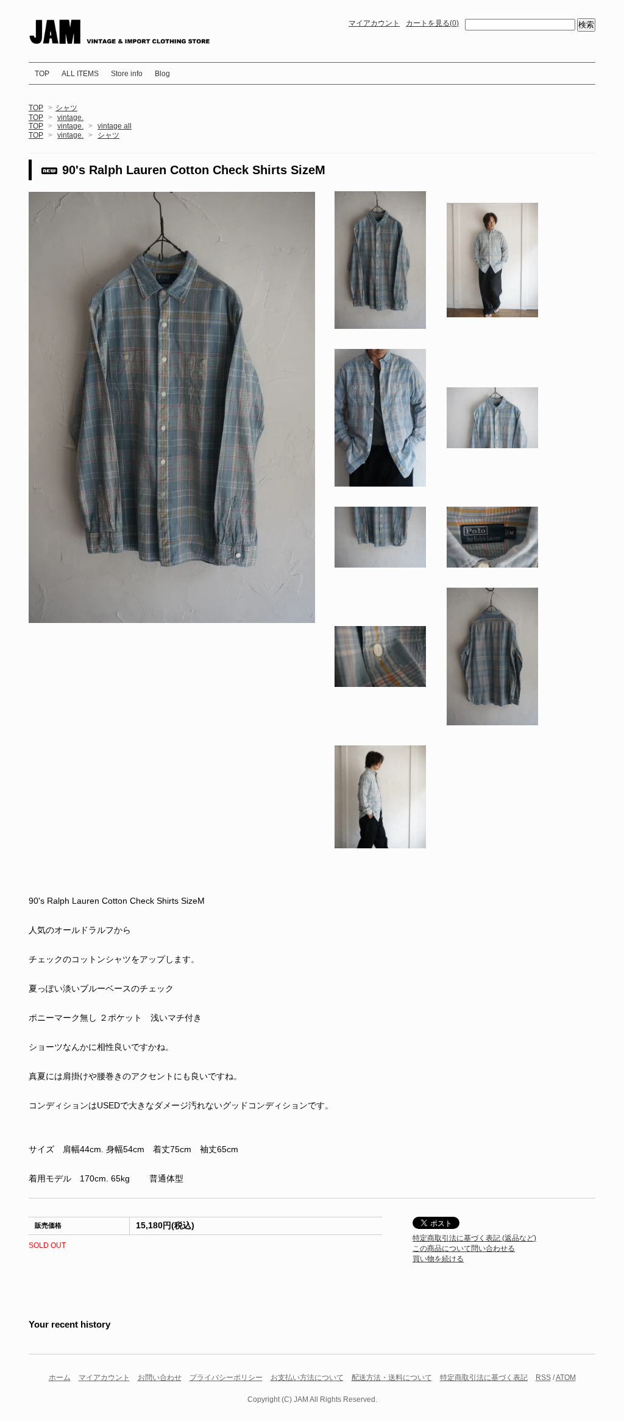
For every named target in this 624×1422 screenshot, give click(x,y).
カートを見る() (432, 23)
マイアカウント (374, 23)
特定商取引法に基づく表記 (484, 1377)
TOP (42, 73)
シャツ (66, 108)
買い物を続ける (438, 1259)
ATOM (566, 1377)
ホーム (60, 1377)
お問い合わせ (160, 1377)
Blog (162, 73)
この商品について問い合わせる (464, 1248)
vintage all (115, 126)
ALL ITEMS (80, 73)
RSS (543, 1377)
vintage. (70, 117)
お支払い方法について (307, 1377)
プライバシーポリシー (226, 1377)
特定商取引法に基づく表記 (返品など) (474, 1238)
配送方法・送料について (392, 1377)
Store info (127, 73)
